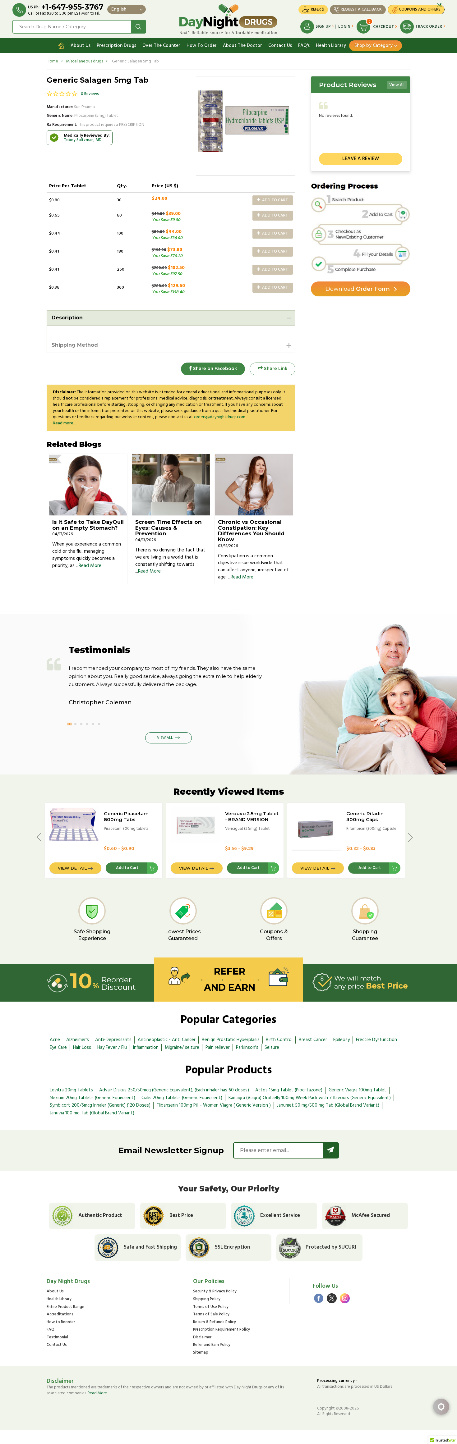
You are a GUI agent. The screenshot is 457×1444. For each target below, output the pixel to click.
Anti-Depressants (113, 1040)
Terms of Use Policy (210, 1307)
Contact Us (280, 45)
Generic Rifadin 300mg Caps (365, 816)
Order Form (357, 289)
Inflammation (146, 1047)
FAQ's (304, 45)
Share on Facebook (214, 369)
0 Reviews (90, 94)
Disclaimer (202, 1338)
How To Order (202, 45)
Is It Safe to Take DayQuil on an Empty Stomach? (88, 525)
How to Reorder (61, 1322)
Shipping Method (75, 345)
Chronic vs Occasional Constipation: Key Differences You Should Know (251, 530)
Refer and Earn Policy (211, 1345)
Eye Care (58, 1047)
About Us (80, 45)
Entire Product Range (65, 1307)
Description (67, 318)
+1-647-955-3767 (72, 6)
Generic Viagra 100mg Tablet (357, 1090)
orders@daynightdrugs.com (219, 417)
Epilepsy (341, 1040)
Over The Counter (161, 45)
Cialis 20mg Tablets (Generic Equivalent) (181, 1098)
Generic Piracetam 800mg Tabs (126, 816)
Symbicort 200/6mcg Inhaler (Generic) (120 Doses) (100, 1105)
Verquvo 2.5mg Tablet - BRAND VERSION (252, 816)
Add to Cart (274, 200)
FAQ (50, 1330)
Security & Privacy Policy (215, 1292)
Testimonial (57, 1338)
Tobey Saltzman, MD (83, 140)
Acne (55, 1040)
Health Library (331, 45)
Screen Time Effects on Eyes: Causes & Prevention (168, 528)
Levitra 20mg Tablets (71, 1090)
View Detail (72, 868)
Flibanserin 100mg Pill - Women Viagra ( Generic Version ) (214, 1105)
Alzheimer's (77, 1040)
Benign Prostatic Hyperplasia (231, 1040)
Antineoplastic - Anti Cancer (167, 1040)
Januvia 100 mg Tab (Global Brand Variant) (92, 1113)
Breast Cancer (313, 1040)
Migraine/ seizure (182, 1047)
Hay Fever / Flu (112, 1047)
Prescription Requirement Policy (221, 1330)
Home (52, 61)
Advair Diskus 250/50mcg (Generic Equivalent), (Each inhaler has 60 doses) (174, 1090)
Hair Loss (82, 1047)
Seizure (272, 1047)
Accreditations (60, 1315)
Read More (90, 566)
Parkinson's (247, 1047)
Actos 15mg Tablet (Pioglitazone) (288, 1090)
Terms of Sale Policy (211, 1315)
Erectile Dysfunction (376, 1040)
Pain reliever (217, 1047)
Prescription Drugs (116, 45)
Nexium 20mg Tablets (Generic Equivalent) (92, 1098)
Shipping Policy (206, 1299)
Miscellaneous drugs (84, 61)
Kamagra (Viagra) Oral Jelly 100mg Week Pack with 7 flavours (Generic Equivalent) (309, 1098)
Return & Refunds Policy (214, 1322)
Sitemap (200, 1353)
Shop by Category (373, 45)
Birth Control (279, 1040)
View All (396, 85)
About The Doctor (242, 45)
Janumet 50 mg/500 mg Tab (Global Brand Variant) (328, 1105)
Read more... (64, 423)
